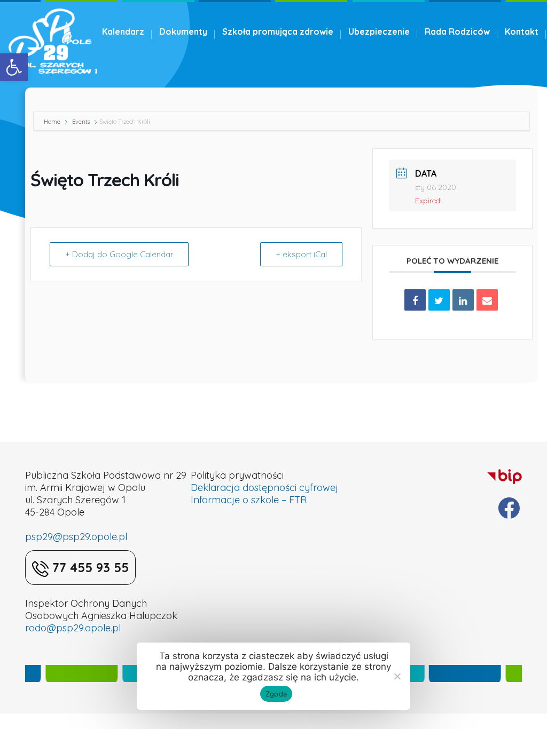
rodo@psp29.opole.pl (73, 628)
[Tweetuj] (439, 300)
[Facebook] (509, 508)
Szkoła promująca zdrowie (277, 31)
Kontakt (521, 31)
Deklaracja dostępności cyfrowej (264, 487)
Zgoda (276, 694)
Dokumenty (183, 31)
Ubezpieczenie (379, 31)
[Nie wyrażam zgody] (397, 676)
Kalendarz (123, 31)
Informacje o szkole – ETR (249, 500)
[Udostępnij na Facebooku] (415, 300)
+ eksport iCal (301, 254)
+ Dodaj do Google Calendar (119, 254)
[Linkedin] (463, 300)
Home (53, 121)
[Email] (487, 300)
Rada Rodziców (457, 31)
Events (81, 121)
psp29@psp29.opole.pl (76, 536)
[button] (14, 67)
